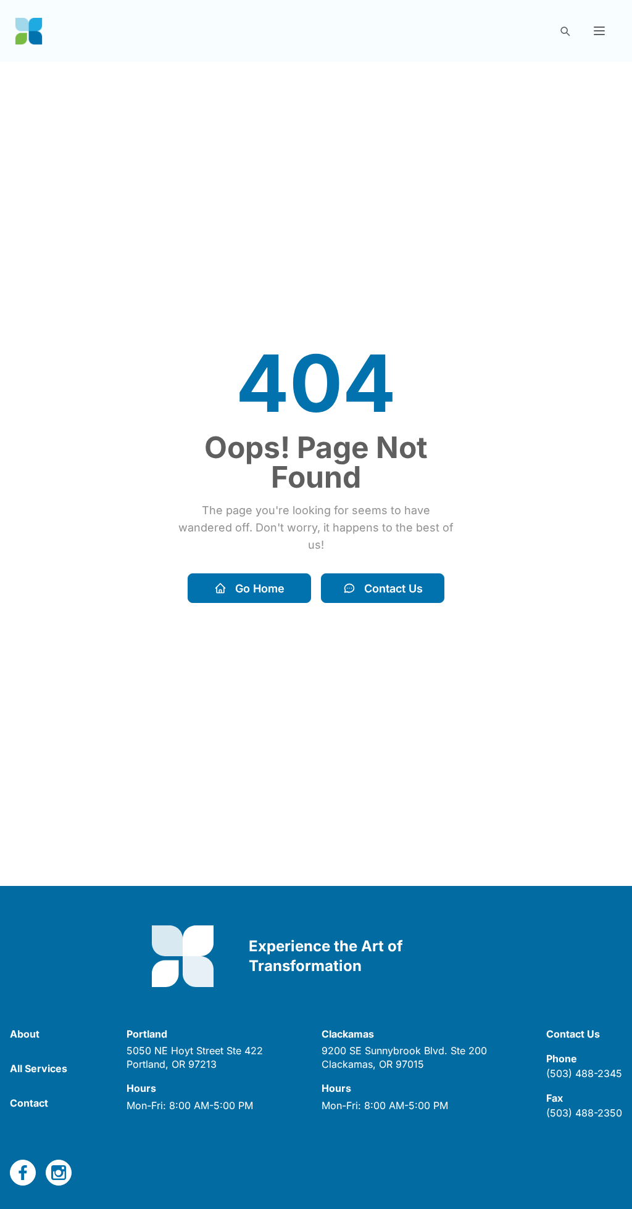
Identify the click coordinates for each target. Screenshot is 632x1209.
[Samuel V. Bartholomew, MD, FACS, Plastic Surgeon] (29, 31)
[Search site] (564, 30)
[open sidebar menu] (599, 30)
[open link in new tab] (23, 1173)
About (25, 1034)
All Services (38, 1068)
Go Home (260, 588)
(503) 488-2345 (584, 1073)
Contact (29, 1103)
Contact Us (393, 588)
